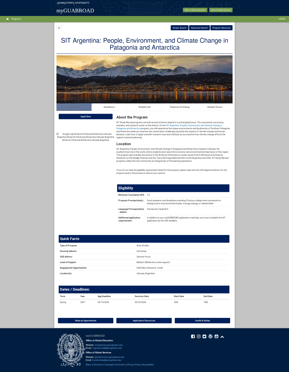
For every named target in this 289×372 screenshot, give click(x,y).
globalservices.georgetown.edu (109, 356)
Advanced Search (199, 27)
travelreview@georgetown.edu (106, 359)
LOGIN (282, 18)
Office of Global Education (195, 10)
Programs (16, 18)
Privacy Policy (133, 364)
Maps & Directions (94, 364)
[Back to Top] (223, 337)
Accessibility (148, 364)
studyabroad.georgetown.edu (109, 344)
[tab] (74, 107)
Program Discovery (221, 27)
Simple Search (179, 27)
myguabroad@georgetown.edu (107, 347)
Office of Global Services (221, 10)
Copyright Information (115, 364)
